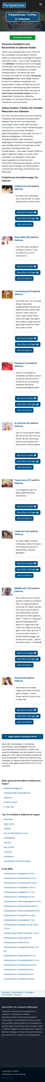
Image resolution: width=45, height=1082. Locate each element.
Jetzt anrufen (23, 224)
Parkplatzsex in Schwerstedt (20, 883)
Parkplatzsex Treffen (12, 127)
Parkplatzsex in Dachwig (18, 937)
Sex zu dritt (9, 847)
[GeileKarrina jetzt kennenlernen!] (7, 189)
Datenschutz (8, 1078)
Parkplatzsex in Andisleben (19, 887)
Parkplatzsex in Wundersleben (21, 960)
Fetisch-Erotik (10, 802)
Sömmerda (7, 995)
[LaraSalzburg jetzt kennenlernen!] (7, 295)
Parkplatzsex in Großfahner (20, 965)
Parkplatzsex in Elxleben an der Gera (21, 926)
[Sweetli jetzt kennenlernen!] (7, 681)
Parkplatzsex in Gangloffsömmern (21, 949)
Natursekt (8, 819)
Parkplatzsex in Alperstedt (20, 955)
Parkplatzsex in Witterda (18, 974)
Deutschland (17, 992)
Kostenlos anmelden (22, 37)
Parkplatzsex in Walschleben (21, 906)
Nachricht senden (25, 212)
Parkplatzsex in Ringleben (19, 873)
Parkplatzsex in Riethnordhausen (22, 910)
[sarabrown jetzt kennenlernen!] (7, 534)
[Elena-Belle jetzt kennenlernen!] (7, 240)
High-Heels (9, 824)
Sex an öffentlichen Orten (16, 833)
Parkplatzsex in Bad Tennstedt (21, 933)
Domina (7, 842)
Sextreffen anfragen (26, 218)
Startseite (6, 992)
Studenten (9, 856)
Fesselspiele (9, 838)
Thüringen (29, 992)
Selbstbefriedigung (12, 788)
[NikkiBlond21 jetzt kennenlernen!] (7, 592)
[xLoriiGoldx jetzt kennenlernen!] (7, 426)
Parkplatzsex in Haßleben (19, 892)
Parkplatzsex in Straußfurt (19, 915)
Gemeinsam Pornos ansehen (17, 861)
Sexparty (8, 797)
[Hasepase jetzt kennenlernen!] (7, 366)
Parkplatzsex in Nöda (17, 942)
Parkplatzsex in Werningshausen (22, 901)
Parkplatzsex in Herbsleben (19, 920)
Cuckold (7, 852)
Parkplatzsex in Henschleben (20, 878)
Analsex (7, 828)
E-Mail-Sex (9, 807)
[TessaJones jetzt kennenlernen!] (7, 483)
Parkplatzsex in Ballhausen (19, 896)
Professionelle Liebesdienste (17, 793)
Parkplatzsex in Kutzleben (19, 979)
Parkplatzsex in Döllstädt (19, 969)
